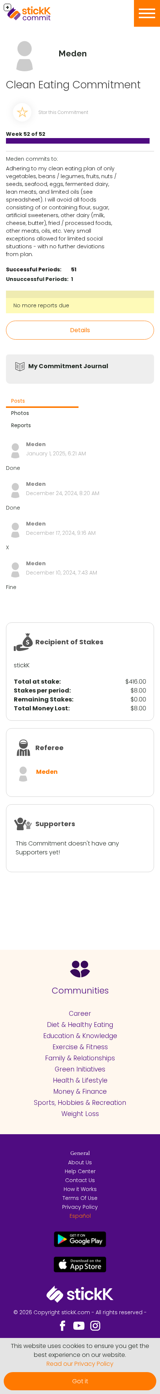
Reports (21, 425)
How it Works (80, 1189)
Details (80, 330)
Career (80, 1013)
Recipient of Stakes (69, 642)
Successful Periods (33, 269)
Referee (49, 747)
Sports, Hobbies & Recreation (80, 1102)
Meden (47, 772)
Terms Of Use (80, 1198)
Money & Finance (80, 1091)
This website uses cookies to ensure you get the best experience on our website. (80, 1350)
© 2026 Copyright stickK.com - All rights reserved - (80, 1312)
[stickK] (40, 13)
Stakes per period (41, 690)
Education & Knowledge (80, 1035)
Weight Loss (80, 1113)
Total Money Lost (41, 708)
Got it (80, 1381)
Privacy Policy (80, 1207)
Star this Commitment (63, 112)
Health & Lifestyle (80, 1080)
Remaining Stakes (43, 699)
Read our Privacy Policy (80, 1363)
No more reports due (41, 305)
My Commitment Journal (68, 366)
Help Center (80, 1171)
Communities (80, 991)
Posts (18, 401)
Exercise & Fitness (80, 1047)
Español (80, 1216)
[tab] (42, 402)
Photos (20, 413)
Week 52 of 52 (25, 134)
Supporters (55, 823)
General (80, 1153)
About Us (80, 1162)
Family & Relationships (80, 1058)
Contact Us (80, 1180)
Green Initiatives (80, 1069)
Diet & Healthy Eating (80, 1024)
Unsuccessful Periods (36, 279)
